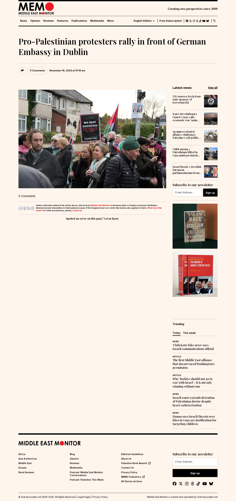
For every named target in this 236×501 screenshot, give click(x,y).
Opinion (35, 20)
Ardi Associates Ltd (207, 497)
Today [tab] (176, 332)
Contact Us (127, 467)
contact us (77, 210)
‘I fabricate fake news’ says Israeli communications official (193, 347)
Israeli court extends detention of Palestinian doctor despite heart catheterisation (193, 401)
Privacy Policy (129, 472)
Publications (79, 20)
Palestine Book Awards (134, 463)
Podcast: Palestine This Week (87, 479)
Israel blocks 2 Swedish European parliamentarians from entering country (187, 170)
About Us (126, 458)
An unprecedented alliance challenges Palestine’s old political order (187, 134)
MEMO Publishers (131, 476)
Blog (72, 454)
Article (177, 356)
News (23, 20)
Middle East (25, 463)
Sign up (210, 192)
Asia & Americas (27, 458)
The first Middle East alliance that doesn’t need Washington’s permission (193, 364)
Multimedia (97, 20)
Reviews (48, 20)
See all (213, 87)
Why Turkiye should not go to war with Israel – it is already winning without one (192, 382)
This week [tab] (189, 332)
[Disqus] (92, 265)
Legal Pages (84, 497)
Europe (22, 467)
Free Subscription (170, 20)
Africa (21, 454)
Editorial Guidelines (132, 454)
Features (62, 20)
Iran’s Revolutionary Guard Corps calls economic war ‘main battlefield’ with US (185, 117)
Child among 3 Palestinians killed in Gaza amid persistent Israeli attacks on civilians (185, 152)
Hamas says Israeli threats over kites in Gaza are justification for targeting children (194, 420)
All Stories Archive (131, 481)
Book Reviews (26, 472)
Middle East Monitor (100, 205)
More (110, 20)
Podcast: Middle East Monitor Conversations (86, 474)
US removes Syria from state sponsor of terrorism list (187, 99)
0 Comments (37, 70)
